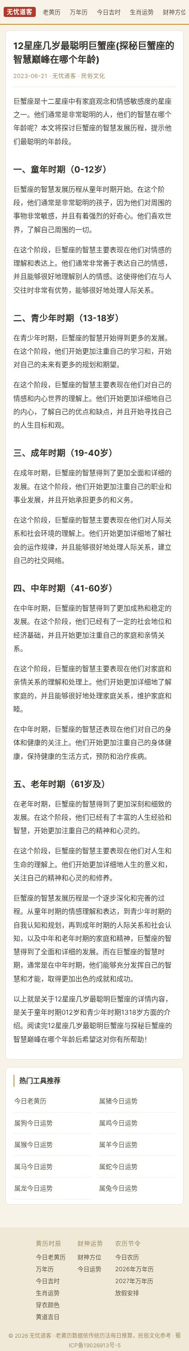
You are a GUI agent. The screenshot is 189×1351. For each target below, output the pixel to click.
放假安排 (127, 1292)
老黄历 (52, 12)
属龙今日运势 (33, 1188)
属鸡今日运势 (118, 1123)
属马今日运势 (33, 1166)
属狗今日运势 (33, 1123)
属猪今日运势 (118, 1101)
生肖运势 (142, 12)
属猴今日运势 (33, 1144)
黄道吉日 (48, 1316)
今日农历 (127, 1257)
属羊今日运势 (118, 1144)
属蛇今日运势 (118, 1166)
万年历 (79, 12)
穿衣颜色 (48, 1304)
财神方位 (89, 1257)
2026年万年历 (134, 1269)
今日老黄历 (30, 1101)
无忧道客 (20, 11)
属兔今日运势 (118, 1188)
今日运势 (89, 1269)
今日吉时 (109, 12)
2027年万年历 (134, 1280)
